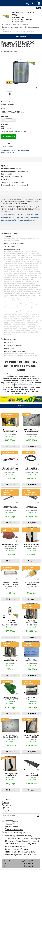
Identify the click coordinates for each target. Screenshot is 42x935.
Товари (5, 802)
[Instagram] (21, 872)
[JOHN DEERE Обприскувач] (10, 420)
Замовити (9, 136)
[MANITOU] (31, 725)
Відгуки (5, 810)
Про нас (5, 807)
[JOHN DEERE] (10, 687)
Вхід (38, 8)
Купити (11, 446)
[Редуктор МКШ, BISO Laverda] (10, 534)
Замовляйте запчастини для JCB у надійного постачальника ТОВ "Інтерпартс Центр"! (20, 219)
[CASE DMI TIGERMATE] (31, 611)
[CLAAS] (31, 420)
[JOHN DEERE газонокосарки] (31, 534)
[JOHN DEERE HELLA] (10, 458)
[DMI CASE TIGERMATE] (10, 649)
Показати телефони (14, 829)
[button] (3, 399)
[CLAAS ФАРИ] (31, 458)
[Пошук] (38, 816)
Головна (6, 799)
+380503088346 (7, 147)
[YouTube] (26, 872)
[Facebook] (16, 872)
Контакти (6, 805)
